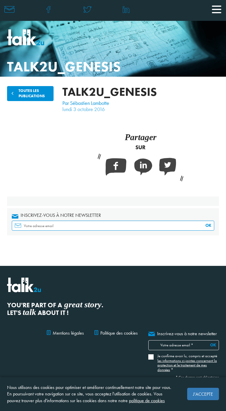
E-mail (9, 9)
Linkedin (126, 9)
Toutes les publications (32, 93)
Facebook (48, 9)
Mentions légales (68, 333)
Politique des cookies (119, 333)
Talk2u (25, 37)
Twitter (87, 9)
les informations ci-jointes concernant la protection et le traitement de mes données (187, 365)
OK (208, 225)
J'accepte (203, 394)
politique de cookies (147, 400)
